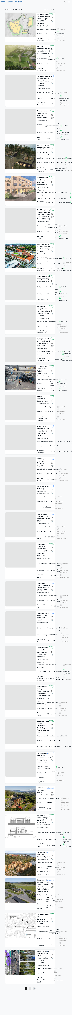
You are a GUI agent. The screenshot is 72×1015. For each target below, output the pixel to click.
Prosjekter (18, 1)
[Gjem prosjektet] (52, 21)
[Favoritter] (52, 18)
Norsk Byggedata (7, 1)
